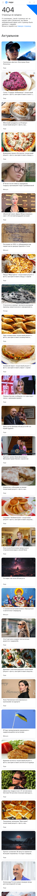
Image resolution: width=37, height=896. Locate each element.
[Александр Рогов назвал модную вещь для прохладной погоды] (18, 875)
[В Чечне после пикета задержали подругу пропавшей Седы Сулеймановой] (18, 177)
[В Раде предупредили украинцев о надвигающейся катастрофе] (18, 724)
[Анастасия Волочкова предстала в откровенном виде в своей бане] (18, 541)
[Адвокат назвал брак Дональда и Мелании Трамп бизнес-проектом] (18, 450)
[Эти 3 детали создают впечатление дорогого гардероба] (18, 632)
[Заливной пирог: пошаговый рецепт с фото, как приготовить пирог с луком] (18, 359)
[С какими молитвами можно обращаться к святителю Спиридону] (18, 602)
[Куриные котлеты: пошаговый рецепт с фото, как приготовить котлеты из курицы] (18, 754)
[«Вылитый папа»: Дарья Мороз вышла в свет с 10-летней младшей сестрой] (18, 207)
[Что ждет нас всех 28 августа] (18, 572)
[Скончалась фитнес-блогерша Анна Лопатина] (18, 55)
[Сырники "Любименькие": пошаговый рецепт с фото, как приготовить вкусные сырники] (18, 511)
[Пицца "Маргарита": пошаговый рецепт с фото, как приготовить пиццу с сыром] (18, 268)
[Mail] (6, 2)
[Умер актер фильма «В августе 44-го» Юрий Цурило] (18, 420)
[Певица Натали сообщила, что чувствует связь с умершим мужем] (18, 390)
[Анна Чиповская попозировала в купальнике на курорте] (18, 693)
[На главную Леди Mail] (10, 2)
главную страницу (24, 26)
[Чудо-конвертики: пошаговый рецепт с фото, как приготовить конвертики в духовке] (18, 329)
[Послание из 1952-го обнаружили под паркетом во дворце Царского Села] (18, 238)
